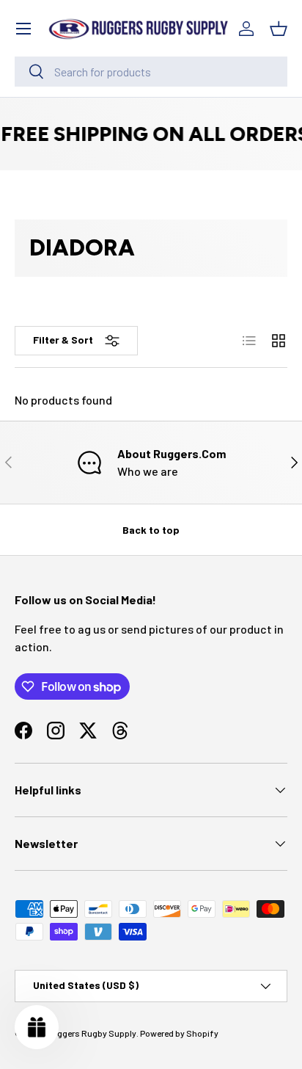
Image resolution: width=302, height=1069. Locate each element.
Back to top (151, 529)
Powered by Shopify (179, 1033)
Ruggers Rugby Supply (91, 1033)
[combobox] (151, 72)
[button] (278, 28)
